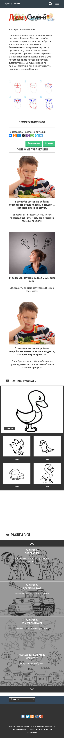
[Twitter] (28, 716)
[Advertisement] (32, 509)
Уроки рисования (17, 30)
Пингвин (17, 486)
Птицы (31, 30)
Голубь (17, 459)
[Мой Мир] (19, 135)
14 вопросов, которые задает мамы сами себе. (32, 280)
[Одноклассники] (15, 135)
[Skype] (37, 135)
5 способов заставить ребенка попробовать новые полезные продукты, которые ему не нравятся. (32, 204)
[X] (23, 135)
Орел (47, 459)
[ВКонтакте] (10, 135)
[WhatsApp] (32, 135)
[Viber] (28, 135)
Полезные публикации (32, 149)
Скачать (49, 143)
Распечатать (34, 143)
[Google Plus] (41, 716)
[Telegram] (41, 135)
